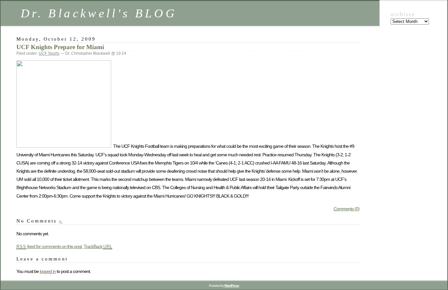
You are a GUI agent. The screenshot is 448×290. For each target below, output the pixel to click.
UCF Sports (49, 53)
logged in (48, 271)
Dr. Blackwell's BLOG (99, 13)
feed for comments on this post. (49, 246)
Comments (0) (346, 208)
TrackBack (98, 246)
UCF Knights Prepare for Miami (60, 47)
